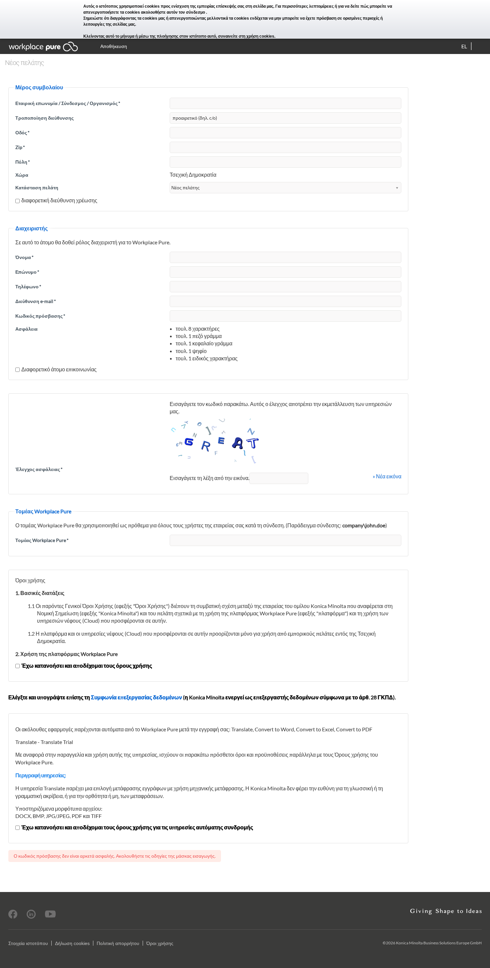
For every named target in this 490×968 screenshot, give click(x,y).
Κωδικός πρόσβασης (40, 316)
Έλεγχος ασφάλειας (39, 469)
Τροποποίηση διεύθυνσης (44, 118)
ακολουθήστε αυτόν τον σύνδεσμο (173, 12)
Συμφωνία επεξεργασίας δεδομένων (136, 697)
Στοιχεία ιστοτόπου (28, 943)
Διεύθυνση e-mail (35, 301)
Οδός (22, 132)
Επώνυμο (27, 272)
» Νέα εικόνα (387, 476)
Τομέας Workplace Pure (42, 540)
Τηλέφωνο (28, 286)
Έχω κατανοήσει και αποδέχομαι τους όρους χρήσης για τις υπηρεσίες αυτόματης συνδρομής (137, 827)
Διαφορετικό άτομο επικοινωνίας (59, 369)
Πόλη (22, 162)
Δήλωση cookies (72, 943)
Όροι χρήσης (159, 943)
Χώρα (21, 175)
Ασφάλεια (26, 329)
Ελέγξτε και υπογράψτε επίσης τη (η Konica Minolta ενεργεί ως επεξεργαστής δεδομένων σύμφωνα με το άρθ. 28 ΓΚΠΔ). (202, 697)
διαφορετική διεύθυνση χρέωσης (59, 200)
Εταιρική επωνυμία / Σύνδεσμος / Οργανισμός (67, 103)
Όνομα (24, 257)
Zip (20, 147)
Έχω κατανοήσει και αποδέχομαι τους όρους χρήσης (86, 665)
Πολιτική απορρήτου (118, 943)
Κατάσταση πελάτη (36, 187)
